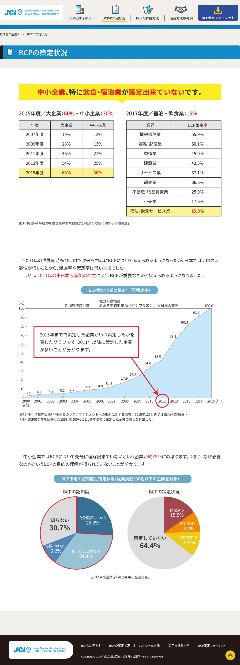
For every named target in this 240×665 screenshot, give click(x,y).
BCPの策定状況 (119, 645)
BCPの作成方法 (149, 645)
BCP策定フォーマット (211, 645)
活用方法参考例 (179, 645)
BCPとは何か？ (91, 645)
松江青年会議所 (10, 34)
